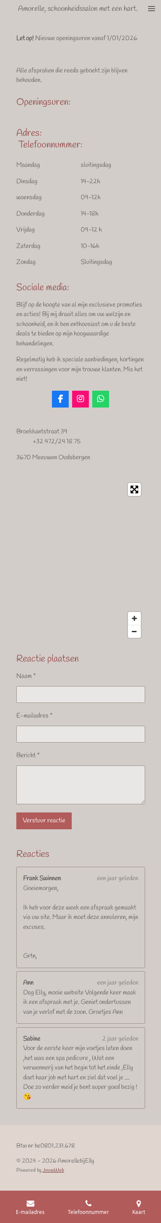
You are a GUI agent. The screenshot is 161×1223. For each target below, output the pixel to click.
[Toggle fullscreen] (134, 489)
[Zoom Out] (134, 631)
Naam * (26, 676)
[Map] (80, 560)
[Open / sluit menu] (151, 8)
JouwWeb (53, 1170)
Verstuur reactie (44, 820)
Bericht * (28, 755)
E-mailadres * (34, 716)
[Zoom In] (134, 618)
